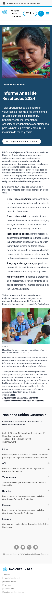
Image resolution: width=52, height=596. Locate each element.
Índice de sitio (8, 589)
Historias (6, 491)
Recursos (7, 505)
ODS (4, 463)
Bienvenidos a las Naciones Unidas (23, 3)
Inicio (5, 449)
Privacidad (7, 585)
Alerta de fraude (9, 582)
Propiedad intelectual (11, 578)
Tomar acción (9, 477)
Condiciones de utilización (13, 592)
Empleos (6, 519)
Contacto (6, 575)
